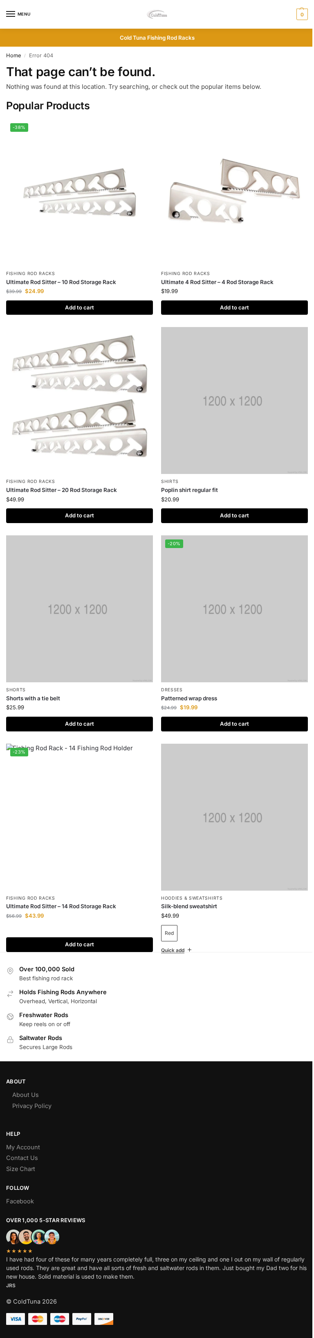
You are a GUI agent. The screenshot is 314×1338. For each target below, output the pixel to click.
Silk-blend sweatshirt (189, 906)
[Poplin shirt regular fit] (234, 400)
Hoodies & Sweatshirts (192, 898)
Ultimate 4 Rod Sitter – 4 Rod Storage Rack (217, 282)
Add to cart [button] (79, 307)
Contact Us (22, 1145)
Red (169, 933)
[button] (301, 14)
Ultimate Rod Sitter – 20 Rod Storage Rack (61, 490)
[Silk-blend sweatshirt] (234, 817)
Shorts (16, 690)
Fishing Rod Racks (30, 273)
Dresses (172, 690)
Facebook (20, 1189)
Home (13, 55)
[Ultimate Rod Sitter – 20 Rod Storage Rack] (79, 400)
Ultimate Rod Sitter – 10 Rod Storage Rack (61, 282)
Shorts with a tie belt (33, 698)
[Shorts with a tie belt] (79, 608)
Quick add (170, 938)
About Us (25, 1082)
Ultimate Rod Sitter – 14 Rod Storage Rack (61, 906)
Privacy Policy (32, 1093)
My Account (23, 1135)
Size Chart (20, 1156)
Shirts (170, 481)
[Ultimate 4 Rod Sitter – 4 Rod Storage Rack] (234, 192)
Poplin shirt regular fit (189, 490)
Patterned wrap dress (189, 698)
